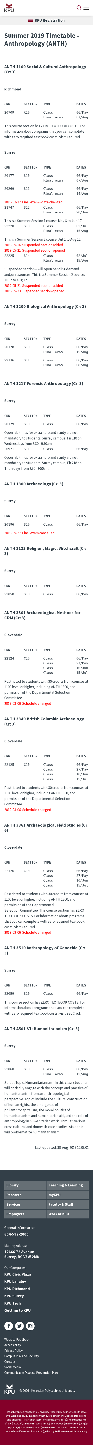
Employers (15, 1214)
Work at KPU (59, 1214)
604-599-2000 (16, 1234)
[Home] (34, 7)
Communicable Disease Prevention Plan (31, 1373)
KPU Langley (15, 1281)
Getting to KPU (17, 1310)
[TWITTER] (19, 1326)
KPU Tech (12, 1303)
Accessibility (12, 1345)
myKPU (55, 1194)
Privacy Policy (13, 1350)
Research (14, 1194)
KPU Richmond (17, 1288)
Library (12, 1185)
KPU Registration (50, 20)
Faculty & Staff (61, 1204)
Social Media (12, 1367)
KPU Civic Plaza (17, 1274)
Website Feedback (16, 1339)
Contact (9, 1362)
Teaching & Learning (66, 1185)
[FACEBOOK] (8, 1326)
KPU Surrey (14, 1295)
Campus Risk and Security (21, 1356)
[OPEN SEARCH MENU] (79, 7)
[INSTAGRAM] (30, 1326)
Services (13, 1204)
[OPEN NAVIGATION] (86, 7)
